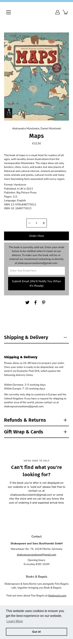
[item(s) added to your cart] (65, 12)
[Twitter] (27, 302)
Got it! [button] (36, 631)
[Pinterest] (44, 302)
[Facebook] (35, 302)
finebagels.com (57, 595)
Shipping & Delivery (26, 337)
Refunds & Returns (25, 420)
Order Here (36, 236)
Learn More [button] (14, 621)
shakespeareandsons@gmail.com (36, 554)
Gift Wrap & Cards (23, 432)
